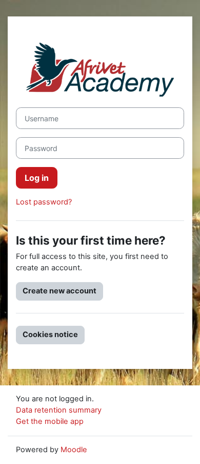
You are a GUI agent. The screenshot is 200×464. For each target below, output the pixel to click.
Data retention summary (59, 410)
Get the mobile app (50, 421)
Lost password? (44, 202)
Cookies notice (50, 334)
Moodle (74, 449)
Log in (37, 178)
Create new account (59, 290)
